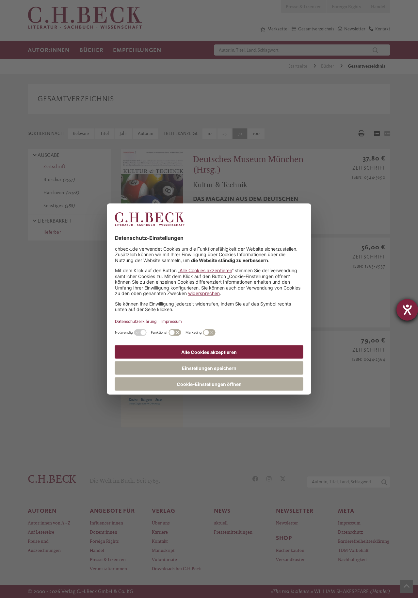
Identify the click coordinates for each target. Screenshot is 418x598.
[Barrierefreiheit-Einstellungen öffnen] (407, 310)
